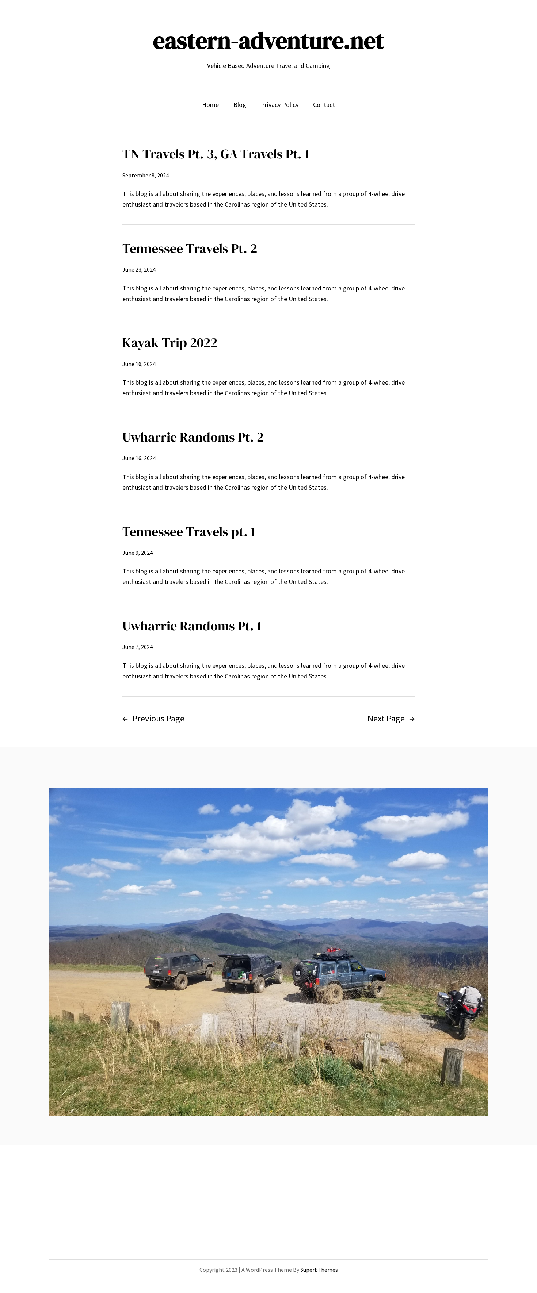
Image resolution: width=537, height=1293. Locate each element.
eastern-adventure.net (268, 40)
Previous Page (153, 718)
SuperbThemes (319, 1269)
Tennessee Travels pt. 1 (188, 531)
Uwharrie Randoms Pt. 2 (193, 437)
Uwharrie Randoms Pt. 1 (192, 626)
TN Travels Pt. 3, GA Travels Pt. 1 (215, 154)
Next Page (391, 718)
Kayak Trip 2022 (169, 342)
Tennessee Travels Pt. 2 (189, 248)
